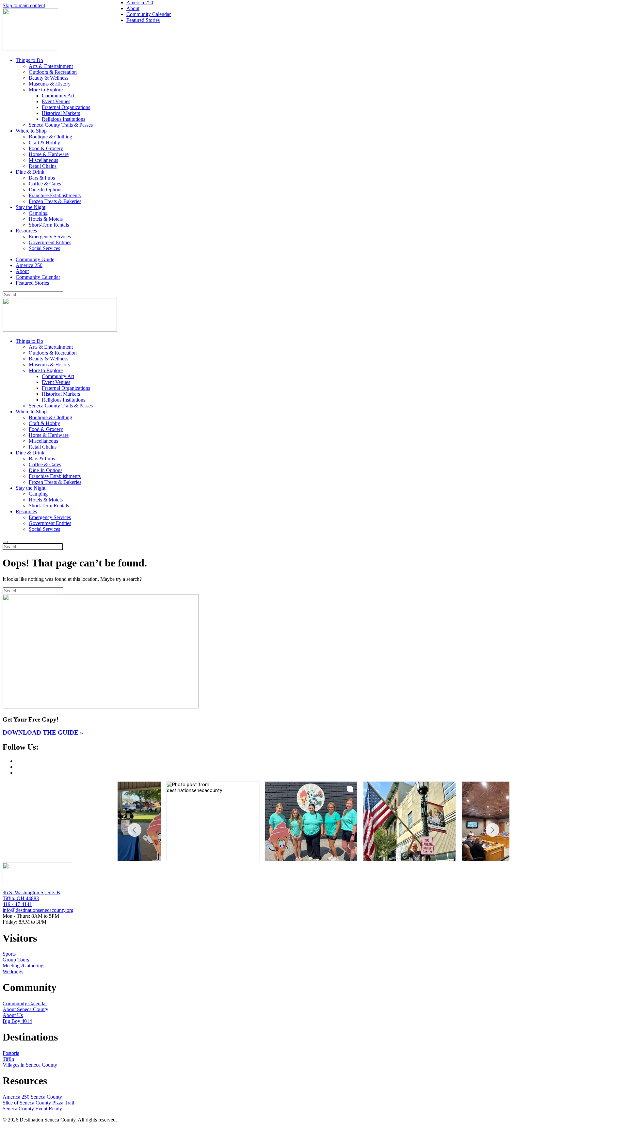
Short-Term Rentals (49, 225)
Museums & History (50, 84)
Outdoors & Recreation (53, 72)
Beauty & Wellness (48, 78)
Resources (26, 230)
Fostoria (11, 1053)
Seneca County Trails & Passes (61, 125)
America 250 (29, 265)
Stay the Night (30, 207)
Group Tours (16, 959)
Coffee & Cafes (45, 183)
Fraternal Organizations (66, 107)
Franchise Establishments (55, 195)
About (22, 271)
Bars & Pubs (42, 178)
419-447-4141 (17, 904)
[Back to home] (30, 49)
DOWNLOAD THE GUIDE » (43, 732)
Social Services (44, 248)
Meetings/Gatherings (24, 965)
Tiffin (8, 1059)
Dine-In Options (45, 189)
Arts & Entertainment (51, 66)
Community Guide (35, 259)
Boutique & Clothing (50, 136)
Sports (9, 954)
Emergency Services (50, 236)
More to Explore (46, 89)
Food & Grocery (46, 148)
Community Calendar (38, 277)
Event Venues (56, 101)
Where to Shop (31, 131)
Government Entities (50, 242)
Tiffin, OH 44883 (21, 898)
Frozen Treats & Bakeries (55, 201)
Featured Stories (32, 283)
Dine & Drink (30, 172)
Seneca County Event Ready (32, 1108)
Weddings (13, 971)
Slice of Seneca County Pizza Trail (38, 1102)
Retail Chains (42, 166)
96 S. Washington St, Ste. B (31, 892)
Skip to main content (24, 5)
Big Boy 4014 (17, 1021)
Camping (38, 213)
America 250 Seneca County (32, 1097)
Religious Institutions (63, 119)
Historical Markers (61, 113)
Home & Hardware (49, 154)
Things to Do (29, 60)
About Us (13, 1015)
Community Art (58, 95)
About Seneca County (25, 1009)
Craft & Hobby (44, 142)
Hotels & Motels (46, 219)
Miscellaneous (43, 160)
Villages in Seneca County (30, 1065)
